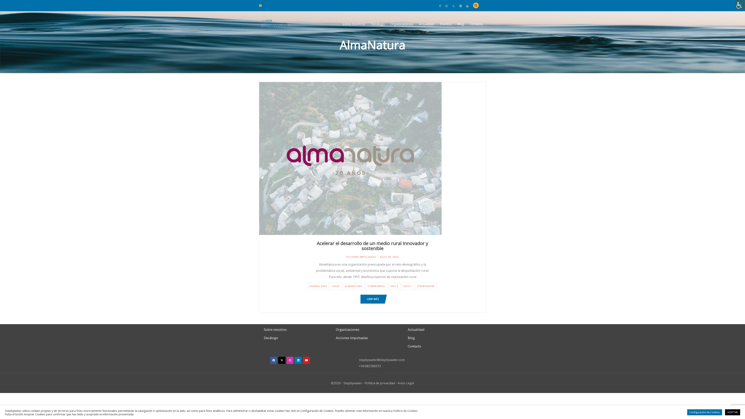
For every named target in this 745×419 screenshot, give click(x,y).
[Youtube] (306, 360)
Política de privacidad (380, 383)
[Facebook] (273, 360)
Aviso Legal (406, 383)
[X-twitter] (281, 360)
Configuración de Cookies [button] (705, 412)
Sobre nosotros (353, 24)
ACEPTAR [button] (732, 412)
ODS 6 (394, 286)
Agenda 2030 (318, 286)
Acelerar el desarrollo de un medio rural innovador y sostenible (372, 245)
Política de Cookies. (405, 411)
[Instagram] (290, 360)
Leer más (373, 299)
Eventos (445, 24)
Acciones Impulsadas (361, 257)
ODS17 (407, 286)
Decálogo (378, 24)
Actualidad (426, 24)
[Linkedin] (298, 360)
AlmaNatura (353, 286)
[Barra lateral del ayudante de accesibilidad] (740, 4)
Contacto (476, 24)
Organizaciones (402, 24)
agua (336, 286)
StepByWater (426, 286)
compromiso (376, 286)
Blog (460, 24)
